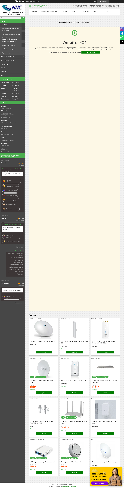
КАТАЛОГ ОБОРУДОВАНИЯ (49, 12)
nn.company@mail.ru (7, 140)
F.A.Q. (2, 75)
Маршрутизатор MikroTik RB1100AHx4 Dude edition (104, 381)
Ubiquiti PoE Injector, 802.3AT (11, 174)
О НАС (3, 68)
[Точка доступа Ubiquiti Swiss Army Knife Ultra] (105, 409)
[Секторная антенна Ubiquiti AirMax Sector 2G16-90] (74, 329)
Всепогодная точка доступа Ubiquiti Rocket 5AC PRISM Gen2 (103, 342)
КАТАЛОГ (4, 25)
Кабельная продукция (9, 49)
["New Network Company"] (12, 8)
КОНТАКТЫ (4, 64)
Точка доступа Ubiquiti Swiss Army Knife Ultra (105, 422)
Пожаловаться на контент (69, 486)
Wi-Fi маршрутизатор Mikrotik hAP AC (42, 462)
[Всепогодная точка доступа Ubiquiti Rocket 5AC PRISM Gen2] (105, 329)
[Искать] (23, 18)
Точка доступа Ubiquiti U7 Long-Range (104, 462)
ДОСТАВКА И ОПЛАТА (7, 60)
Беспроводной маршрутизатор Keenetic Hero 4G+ (74, 422)
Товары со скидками (7, 56)
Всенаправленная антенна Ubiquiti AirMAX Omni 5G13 (41, 422)
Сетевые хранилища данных (11, 34)
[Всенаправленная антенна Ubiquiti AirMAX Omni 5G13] (43, 409)
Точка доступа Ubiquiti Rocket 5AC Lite (73, 380)
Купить (44, 352)
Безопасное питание (9, 45)
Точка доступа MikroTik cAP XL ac (72, 462)
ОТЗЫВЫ (3, 72)
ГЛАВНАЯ (34, 12)
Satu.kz (70, 484)
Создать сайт (29, 1)
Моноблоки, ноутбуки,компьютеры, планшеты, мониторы (9, 39)
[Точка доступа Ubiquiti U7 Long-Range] (105, 450)
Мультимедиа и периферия (10, 53)
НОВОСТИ (96, 12)
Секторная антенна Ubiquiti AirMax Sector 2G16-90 (74, 342)
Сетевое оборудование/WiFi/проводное (11, 29)
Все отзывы (18, 303)
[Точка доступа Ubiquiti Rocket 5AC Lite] (74, 369)
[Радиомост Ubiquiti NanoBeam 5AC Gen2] (43, 329)
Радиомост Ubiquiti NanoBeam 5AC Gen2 (43, 341)
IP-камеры (92, 52)
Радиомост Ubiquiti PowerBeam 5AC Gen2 (42, 381)
